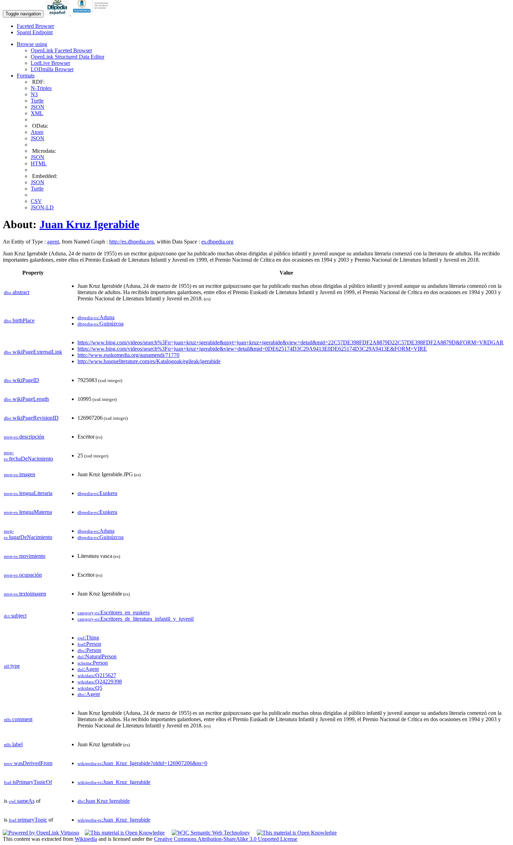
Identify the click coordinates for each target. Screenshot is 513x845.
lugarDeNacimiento (28, 534)
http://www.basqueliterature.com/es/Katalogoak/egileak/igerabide (149, 361)
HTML (39, 163)
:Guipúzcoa (100, 324)
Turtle (37, 101)
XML (37, 113)
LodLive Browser (50, 63)
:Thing (88, 638)
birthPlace (19, 320)
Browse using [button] (32, 44)
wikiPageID (21, 380)
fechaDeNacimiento (28, 456)
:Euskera (97, 493)
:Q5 (89, 688)
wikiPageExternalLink (33, 352)
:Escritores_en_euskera (113, 612)
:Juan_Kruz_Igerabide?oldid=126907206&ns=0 (142, 763)
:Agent (88, 669)
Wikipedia (86, 839)
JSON (37, 107)
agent (53, 242)
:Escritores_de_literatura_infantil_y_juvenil (135, 619)
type (12, 666)
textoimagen (25, 594)
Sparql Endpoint (35, 32)
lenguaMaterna (28, 512)
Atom (37, 132)
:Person (89, 644)
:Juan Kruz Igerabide (103, 801)
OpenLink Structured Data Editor (67, 57)
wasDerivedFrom (28, 763)
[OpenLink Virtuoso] (41, 833)
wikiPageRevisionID (31, 418)
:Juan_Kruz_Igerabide (113, 782)
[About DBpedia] (58, 13)
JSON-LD (42, 207)
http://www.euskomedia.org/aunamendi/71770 (128, 355)
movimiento (24, 556)
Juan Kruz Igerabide (89, 224)
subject (15, 616)
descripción (24, 437)
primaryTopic (28, 820)
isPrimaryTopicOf (28, 782)
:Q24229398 (99, 682)
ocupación (23, 575)
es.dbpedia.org (217, 242)
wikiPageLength (26, 399)
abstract (16, 292)
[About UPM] (92, 13)
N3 (34, 94)
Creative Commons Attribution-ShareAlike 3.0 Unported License (225, 839)
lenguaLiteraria (28, 493)
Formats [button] (26, 75)
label (13, 744)
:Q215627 (96, 675)
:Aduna (95, 317)
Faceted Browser (35, 26)
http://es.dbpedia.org (131, 242)
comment (18, 719)
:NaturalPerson (97, 656)
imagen (19, 474)
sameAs (22, 801)
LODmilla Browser (52, 69)
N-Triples (41, 88)
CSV (36, 201)
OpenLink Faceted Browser (61, 50)
